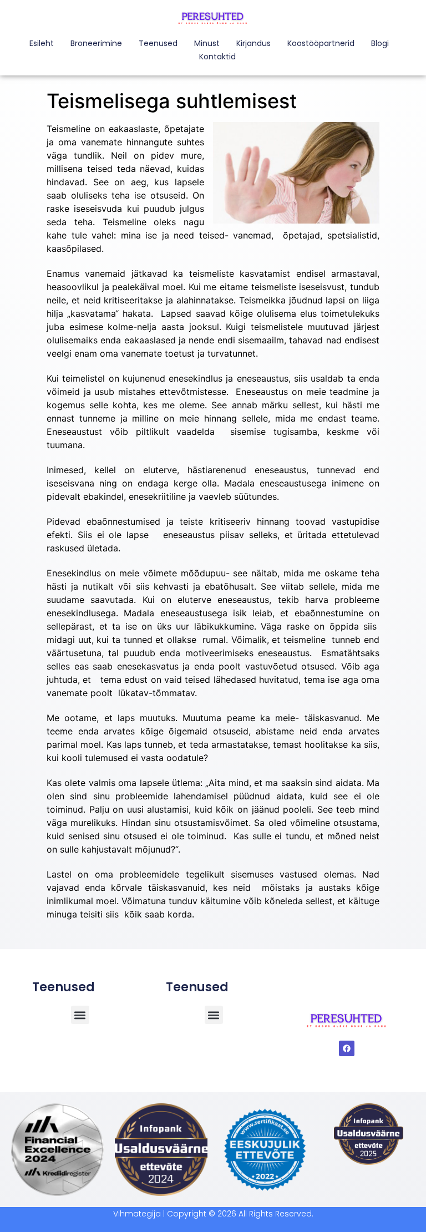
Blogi (380, 43)
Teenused (158, 43)
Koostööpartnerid (320, 43)
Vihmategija (137, 1213)
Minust (207, 43)
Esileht (41, 43)
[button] (214, 1015)
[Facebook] (346, 1048)
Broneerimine (96, 43)
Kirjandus (253, 43)
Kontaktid (217, 56)
